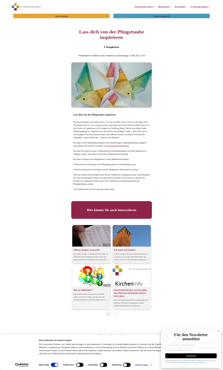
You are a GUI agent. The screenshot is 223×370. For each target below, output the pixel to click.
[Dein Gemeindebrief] (153, 7)
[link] (144, 7)
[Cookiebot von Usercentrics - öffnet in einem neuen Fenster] (22, 365)
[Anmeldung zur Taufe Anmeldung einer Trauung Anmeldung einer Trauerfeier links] (186, 7)
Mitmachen (163, 6)
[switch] (79, 365)
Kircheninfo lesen (144, 6)
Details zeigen (141, 365)
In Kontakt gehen (199, 6)
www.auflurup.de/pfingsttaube (116, 146)
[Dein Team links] (209, 7)
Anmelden (180, 6)
